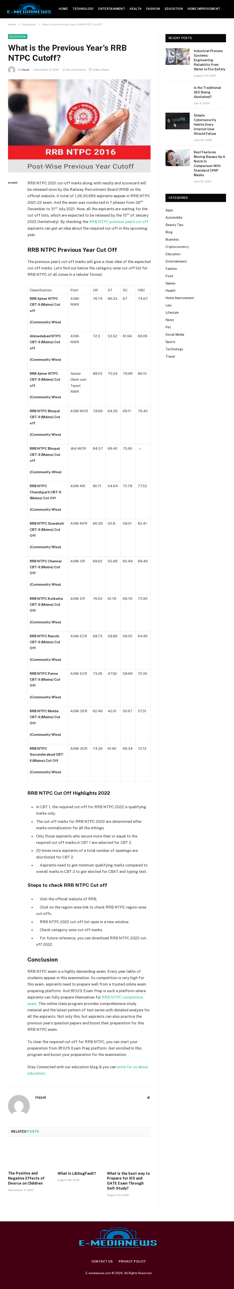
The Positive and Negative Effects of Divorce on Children (26, 1178)
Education (174, 9)
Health (135, 9)
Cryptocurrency (177, 247)
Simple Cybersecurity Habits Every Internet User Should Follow (205, 125)
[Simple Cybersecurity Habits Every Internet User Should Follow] (177, 121)
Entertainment (111, 9)
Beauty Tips (174, 225)
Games (170, 283)
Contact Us (102, 1261)
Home (63, 9)
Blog (169, 232)
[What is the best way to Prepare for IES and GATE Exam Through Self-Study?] (129, 1155)
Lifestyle (172, 312)
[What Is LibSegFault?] (79, 1155)
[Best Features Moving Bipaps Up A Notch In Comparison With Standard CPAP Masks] (177, 157)
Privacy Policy (132, 1261)
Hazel (25, 69)
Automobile (173, 217)
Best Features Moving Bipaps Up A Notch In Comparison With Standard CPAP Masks (209, 163)
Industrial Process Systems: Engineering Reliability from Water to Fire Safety (209, 60)
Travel (170, 356)
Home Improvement (204, 9)
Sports (170, 342)
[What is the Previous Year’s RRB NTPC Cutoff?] (79, 126)
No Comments (76, 69)
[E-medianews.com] (29, 9)
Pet (168, 327)
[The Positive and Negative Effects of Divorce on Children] (30, 1155)
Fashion (153, 9)
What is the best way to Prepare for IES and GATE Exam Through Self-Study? (128, 1181)
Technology (83, 9)
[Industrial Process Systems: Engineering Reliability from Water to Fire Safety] (177, 56)
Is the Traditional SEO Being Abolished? (207, 92)
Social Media (174, 334)
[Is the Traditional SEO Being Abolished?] (177, 93)
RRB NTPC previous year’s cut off (118, 221)
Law (168, 305)
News (169, 320)
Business (172, 239)
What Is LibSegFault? (77, 1173)
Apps (169, 210)
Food (169, 276)
